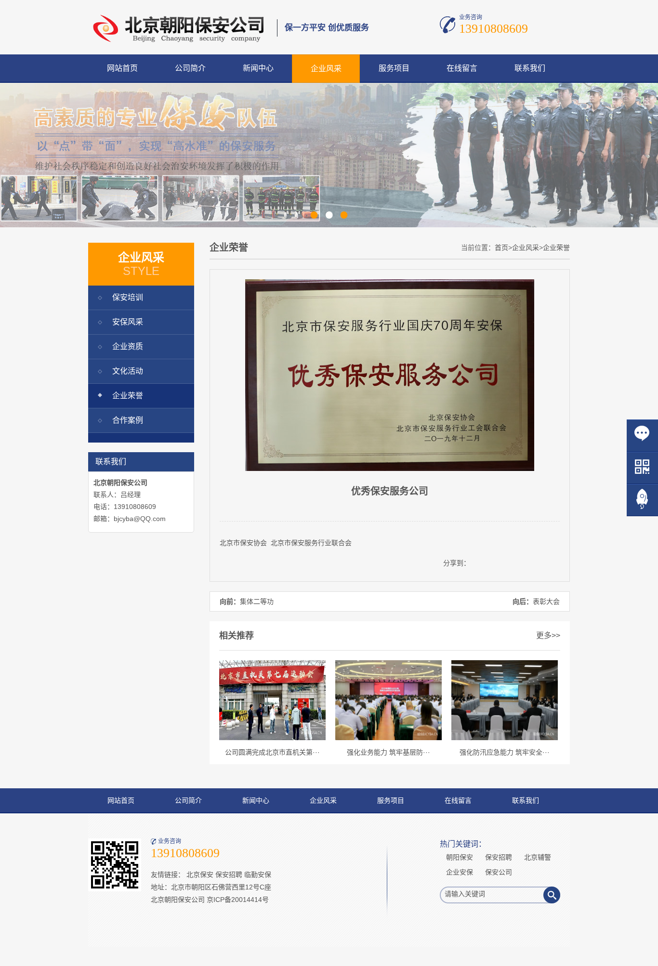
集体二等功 (257, 601)
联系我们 (529, 68)
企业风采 (326, 69)
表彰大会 (546, 601)
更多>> (548, 635)
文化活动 (127, 371)
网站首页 (122, 68)
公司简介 (190, 68)
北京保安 (199, 874)
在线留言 (462, 68)
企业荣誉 (127, 396)
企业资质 (127, 346)
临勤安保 (257, 874)
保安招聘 (228, 874)
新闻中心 (258, 68)
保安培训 (127, 297)
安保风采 (127, 322)
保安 (246, 543)
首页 (501, 247)
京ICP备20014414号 (238, 899)
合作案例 (127, 420)
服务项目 (394, 68)
